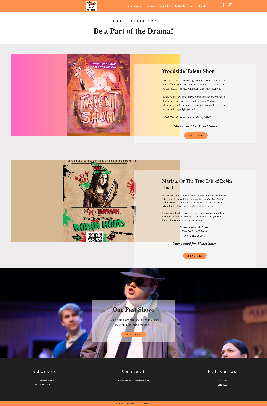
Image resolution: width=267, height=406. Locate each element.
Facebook (222, 380)
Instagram (222, 384)
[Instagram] (230, 5)
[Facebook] (223, 5)
